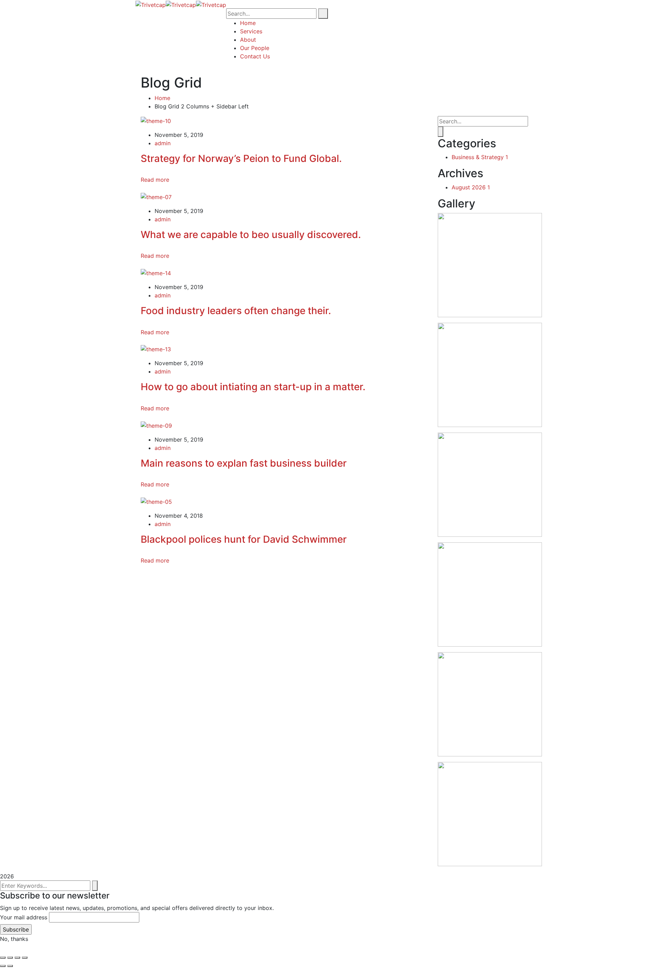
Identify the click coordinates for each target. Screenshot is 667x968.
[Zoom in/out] (3, 958)
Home (162, 98)
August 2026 (471, 187)
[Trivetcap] (150, 4)
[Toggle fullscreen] (10, 958)
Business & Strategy (480, 157)
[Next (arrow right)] (10, 966)
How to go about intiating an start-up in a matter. (253, 387)
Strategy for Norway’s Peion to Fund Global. (241, 158)
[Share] (17, 958)
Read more (155, 179)
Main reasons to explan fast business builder (244, 463)
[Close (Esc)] (24, 958)
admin (163, 143)
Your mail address (23, 917)
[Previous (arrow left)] (3, 966)
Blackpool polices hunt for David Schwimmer (244, 539)
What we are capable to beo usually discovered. (251, 234)
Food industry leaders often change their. (236, 311)
